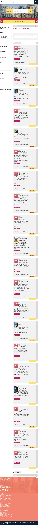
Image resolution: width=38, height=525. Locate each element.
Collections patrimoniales (5, 486)
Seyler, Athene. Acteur (23, 351)
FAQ (1, 512)
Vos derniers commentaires (5, 507)
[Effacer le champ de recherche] (27, 11)
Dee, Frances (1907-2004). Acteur (20, 328)
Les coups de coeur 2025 (5, 505)
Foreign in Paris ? (3, 515)
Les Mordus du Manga (4, 506)
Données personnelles (8, 516)
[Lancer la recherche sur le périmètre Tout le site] (30, 11)
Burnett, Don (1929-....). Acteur (22, 244)
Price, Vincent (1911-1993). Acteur (20, 157)
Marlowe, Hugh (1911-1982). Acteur (22, 287)
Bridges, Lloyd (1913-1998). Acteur (21, 370)
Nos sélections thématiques (5, 503)
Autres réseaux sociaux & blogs (6, 495)
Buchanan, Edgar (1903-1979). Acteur (21, 372)
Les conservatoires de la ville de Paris (28, 522)
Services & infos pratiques (5, 480)
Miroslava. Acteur (19, 53)
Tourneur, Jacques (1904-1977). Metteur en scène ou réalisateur (21, 51)
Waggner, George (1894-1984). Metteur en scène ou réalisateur (21, 243)
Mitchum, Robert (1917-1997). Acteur (23, 73)
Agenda (1, 481)
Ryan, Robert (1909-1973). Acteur (23, 94)
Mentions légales (3, 517)
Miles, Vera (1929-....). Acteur (21, 370)
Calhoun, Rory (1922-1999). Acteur (21, 285)
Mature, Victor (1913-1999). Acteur (23, 135)
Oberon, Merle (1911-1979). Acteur (21, 95)
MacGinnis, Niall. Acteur (21, 415)
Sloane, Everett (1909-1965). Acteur (19, 288)
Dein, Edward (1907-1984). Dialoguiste (23, 391)
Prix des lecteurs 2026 (4, 504)
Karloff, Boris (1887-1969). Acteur (20, 158)
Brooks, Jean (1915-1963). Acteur (21, 308)
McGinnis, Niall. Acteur (20, 350)
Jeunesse (2, 485)
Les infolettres (3, 496)
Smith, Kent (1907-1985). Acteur (22, 114)
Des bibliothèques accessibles (6, 514)
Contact (4, 512)
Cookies (1, 516)
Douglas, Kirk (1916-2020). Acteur (21, 73)
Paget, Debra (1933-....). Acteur (24, 436)
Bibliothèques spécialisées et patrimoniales (12, 522)
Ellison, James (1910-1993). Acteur (23, 328)
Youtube (2, 494)
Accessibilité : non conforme (5, 523)
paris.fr (1, 522)
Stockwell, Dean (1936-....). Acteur (19, 265)
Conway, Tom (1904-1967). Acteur (19, 115)
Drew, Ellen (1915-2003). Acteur (22, 264)
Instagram (2, 493)
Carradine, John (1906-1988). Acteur (21, 201)
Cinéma (1, 484)
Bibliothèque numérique (5, 487)
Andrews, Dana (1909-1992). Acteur (21, 177)
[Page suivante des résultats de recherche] (16, 26)
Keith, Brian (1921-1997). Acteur (19, 221)
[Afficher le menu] (1, 2)
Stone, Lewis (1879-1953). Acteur (21, 266)
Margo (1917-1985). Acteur (21, 307)
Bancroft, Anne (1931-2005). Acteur (21, 222)
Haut (37, 477)
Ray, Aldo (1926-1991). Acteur (23, 220)
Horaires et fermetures (4, 502)
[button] (36, 2)
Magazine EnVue (3, 513)
